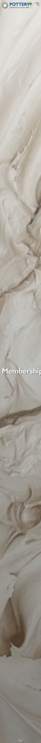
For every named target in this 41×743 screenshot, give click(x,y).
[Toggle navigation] (37, 4)
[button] (30, 3)
